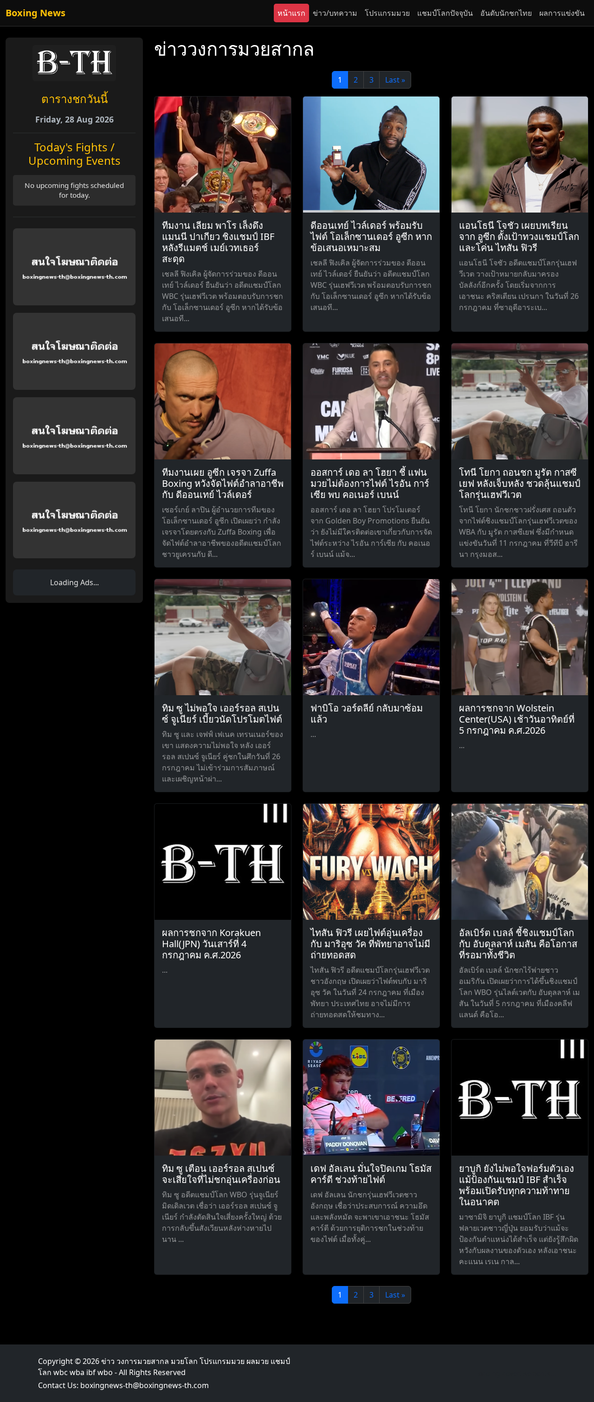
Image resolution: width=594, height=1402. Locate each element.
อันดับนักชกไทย (506, 13)
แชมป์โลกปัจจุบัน (445, 13)
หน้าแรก (291, 13)
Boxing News (35, 12)
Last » (395, 80)
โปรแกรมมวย (387, 13)
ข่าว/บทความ (335, 13)
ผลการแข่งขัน (562, 13)
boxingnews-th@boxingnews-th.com (144, 1385)
